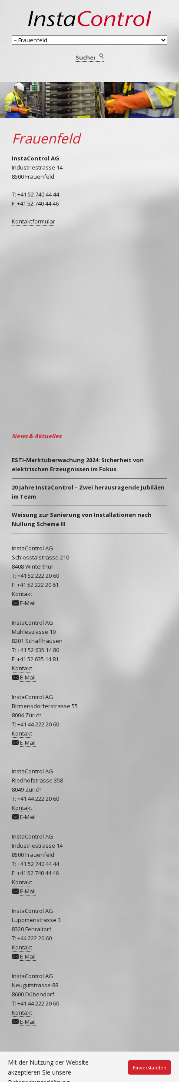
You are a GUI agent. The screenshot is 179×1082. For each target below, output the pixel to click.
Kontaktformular (33, 221)
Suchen (101, 56)
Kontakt (22, 594)
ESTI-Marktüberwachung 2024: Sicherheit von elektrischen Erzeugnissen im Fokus (78, 464)
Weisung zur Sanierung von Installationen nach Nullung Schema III (82, 519)
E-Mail (28, 603)
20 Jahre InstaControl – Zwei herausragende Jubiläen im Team (88, 491)
